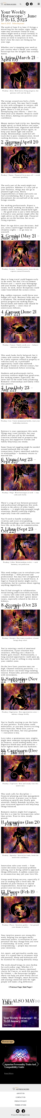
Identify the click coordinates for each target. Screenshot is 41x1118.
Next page (27, 987)
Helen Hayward (18, 24)
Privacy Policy (20, 1101)
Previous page (16, 987)
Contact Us (20, 1097)
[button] (36, 1001)
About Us (20, 1093)
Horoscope (7, 1042)
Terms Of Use (20, 1105)
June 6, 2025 (6, 24)
